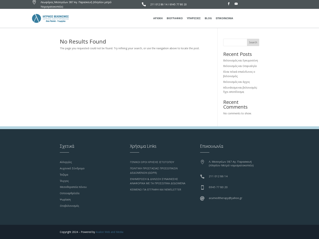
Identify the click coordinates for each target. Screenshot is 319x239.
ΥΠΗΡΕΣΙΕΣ (194, 18)
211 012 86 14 (158, 4)
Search (253, 42)
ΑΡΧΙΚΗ (158, 18)
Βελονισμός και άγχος (236, 82)
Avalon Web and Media (109, 232)
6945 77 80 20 (178, 4)
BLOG (208, 18)
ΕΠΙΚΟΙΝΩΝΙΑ (224, 18)
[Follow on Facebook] (229, 4)
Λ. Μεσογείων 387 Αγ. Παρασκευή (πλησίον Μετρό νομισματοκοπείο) (231, 163)
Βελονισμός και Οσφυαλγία (240, 66)
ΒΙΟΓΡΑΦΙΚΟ (175, 18)
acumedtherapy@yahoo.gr (225, 198)
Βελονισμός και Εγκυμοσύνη (240, 60)
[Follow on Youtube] (236, 4)
